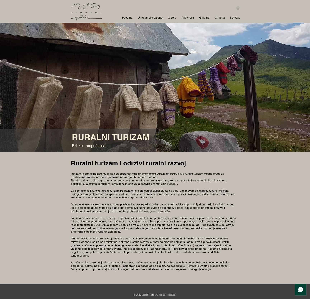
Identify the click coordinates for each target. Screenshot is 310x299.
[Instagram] (238, 8)
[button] (172, 17)
